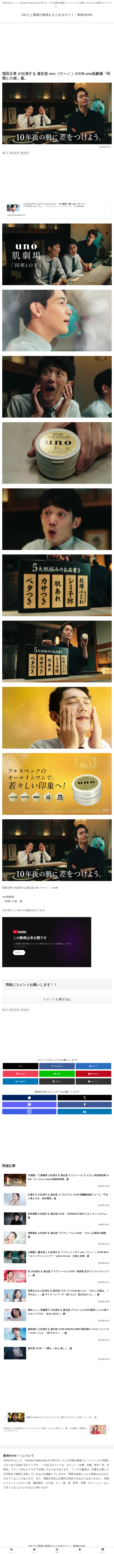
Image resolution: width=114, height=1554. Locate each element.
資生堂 (26, 153)
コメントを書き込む (57, 999)
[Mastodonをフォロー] (29, 1104)
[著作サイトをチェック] (29, 1097)
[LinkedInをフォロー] (85, 1111)
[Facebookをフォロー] (85, 1104)
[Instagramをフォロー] (29, 1111)
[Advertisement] (57, 47)
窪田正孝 (16, 153)
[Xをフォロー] (85, 1097)
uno (6, 153)
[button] (57, 1081)
